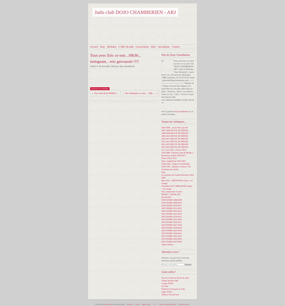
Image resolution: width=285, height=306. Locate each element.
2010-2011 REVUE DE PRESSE (174, 139)
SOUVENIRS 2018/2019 (171, 228)
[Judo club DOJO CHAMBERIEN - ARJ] (167, 65)
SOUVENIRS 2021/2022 (171, 236)
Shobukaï (111, 46)
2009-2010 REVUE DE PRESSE (174, 136)
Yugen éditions (167, 244)
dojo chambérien (181, 111)
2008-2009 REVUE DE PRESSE (174, 133)
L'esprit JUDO (167, 283)
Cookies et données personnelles (167, 304)
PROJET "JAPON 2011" (171, 194)
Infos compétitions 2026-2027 (173, 161)
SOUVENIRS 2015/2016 (171, 219)
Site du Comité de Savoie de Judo (175, 278)
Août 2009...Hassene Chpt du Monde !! (177, 153)
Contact (176, 46)
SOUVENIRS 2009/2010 (171, 203)
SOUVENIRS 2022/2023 (171, 239)
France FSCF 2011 (169, 158)
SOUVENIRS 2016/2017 (171, 222)
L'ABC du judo (126, 46)
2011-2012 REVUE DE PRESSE (174, 141)
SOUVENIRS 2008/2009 (171, 200)
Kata (102, 46)
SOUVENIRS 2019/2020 (171, 230)
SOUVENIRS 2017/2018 (171, 225)
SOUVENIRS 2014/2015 (171, 217)
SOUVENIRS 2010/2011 (171, 205)
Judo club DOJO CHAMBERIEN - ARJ (135, 12)
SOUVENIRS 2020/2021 (171, 233)
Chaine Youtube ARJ (169, 281)
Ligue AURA (166, 292)
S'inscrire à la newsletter (99, 89)
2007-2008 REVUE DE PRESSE (174, 130)
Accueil (94, 46)
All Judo (164, 286)
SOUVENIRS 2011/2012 (171, 208)
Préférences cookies (184, 304)
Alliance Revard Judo (170, 294)
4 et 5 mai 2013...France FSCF (173, 150)
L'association (142, 46)
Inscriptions (164, 46)
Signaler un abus (146, 304)
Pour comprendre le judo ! (172, 191)
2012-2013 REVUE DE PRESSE (174, 144)
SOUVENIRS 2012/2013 (171, 211)
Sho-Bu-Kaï (166, 197)
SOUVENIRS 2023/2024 (171, 242)
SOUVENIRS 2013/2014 (171, 214)
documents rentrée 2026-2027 (173, 155)
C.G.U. (155, 304)
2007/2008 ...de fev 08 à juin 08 (174, 128)
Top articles (130, 304)
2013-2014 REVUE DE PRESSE (174, 147)
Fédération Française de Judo (173, 289)
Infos (153, 46)
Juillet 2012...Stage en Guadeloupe (175, 164)
